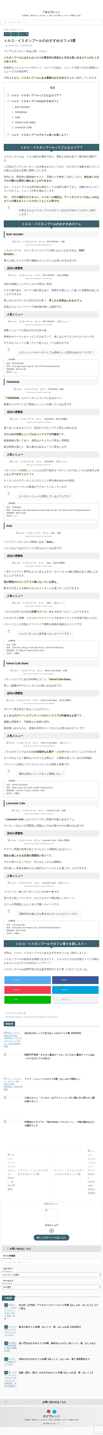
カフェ (14, 1013)
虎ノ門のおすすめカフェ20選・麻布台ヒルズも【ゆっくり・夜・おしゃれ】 (57, 1343)
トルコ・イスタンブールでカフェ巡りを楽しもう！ (40, 134)
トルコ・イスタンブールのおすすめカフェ (35, 101)
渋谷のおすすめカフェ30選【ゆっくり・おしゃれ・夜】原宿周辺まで (54, 1359)
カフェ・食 (22, 1013)
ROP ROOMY (22, 107)
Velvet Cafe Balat (25, 122)
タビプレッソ (51, 1416)
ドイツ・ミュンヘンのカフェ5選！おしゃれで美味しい (52, 1079)
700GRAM (21, 112)
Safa (17, 117)
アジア (8, 1013)
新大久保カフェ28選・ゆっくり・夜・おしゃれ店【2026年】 (50, 1327)
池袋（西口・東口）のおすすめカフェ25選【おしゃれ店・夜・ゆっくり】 (56, 1372)
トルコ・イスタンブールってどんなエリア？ (36, 95)
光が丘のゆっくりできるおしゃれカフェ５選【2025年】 (53, 1033)
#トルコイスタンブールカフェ (35, 1017)
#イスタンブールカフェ (14, 1017)
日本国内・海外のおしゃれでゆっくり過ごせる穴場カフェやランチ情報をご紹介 (51, 1420)
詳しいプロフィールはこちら (51, 1237)
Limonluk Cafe (23, 127)
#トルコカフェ (52, 1017)
